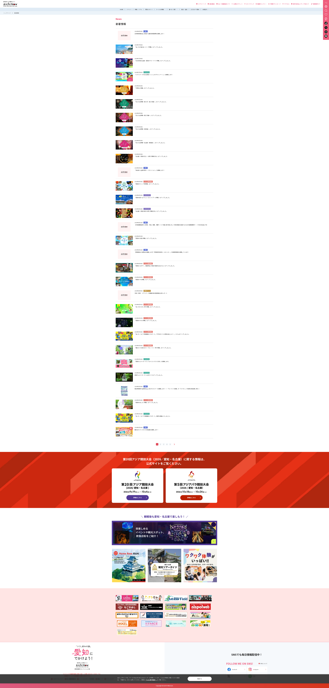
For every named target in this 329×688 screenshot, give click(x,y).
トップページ (7, 13)
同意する (199, 679)
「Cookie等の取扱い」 (151, 680)
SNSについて (263, 663)
